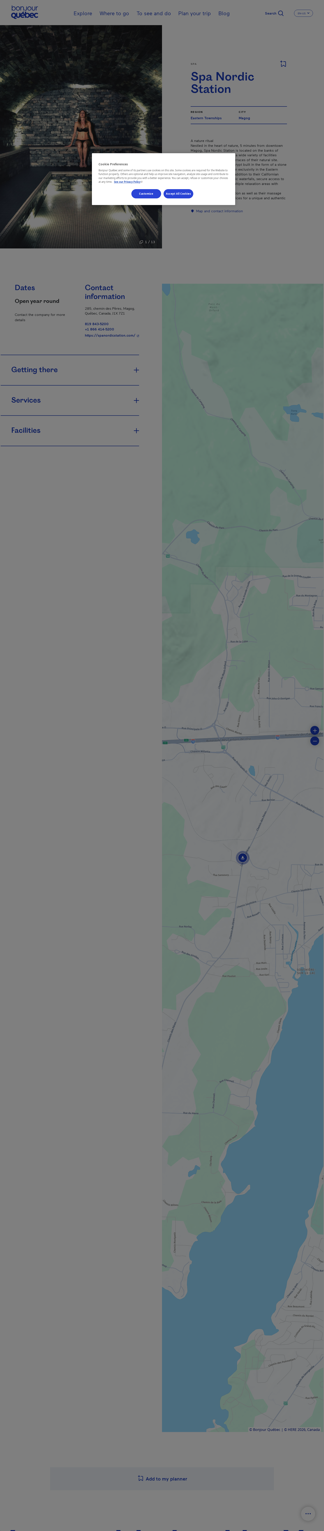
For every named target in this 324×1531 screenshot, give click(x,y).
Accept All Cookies (178, 193)
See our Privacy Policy (128, 181)
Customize (146, 193)
